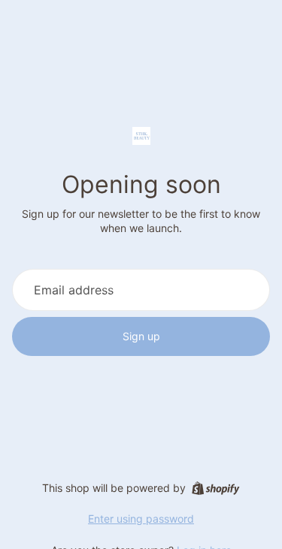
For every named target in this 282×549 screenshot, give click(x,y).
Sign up (141, 336)
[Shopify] (215, 488)
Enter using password (141, 518)
